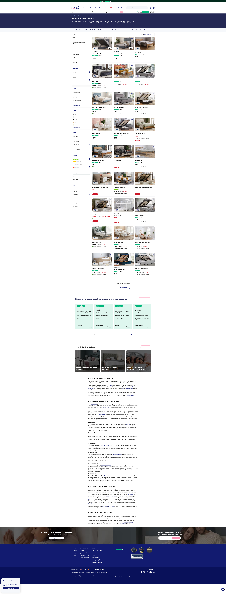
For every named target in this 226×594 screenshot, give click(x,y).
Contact (76, 553)
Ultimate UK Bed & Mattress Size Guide (115, 396)
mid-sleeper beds (106, 407)
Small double (131, 386)
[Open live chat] (223, 589)
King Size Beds (93, 29)
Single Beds (78, 29)
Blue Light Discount (97, 560)
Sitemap (92, 572)
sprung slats (111, 506)
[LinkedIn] (153, 572)
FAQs (75, 555)
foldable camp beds (92, 503)
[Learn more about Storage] (77, 172)
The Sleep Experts (84, 557)
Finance (82, 550)
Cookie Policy (5, 585)
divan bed (106, 475)
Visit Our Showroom (97, 550)
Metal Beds (108, 29)
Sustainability (95, 557)
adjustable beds (101, 414)
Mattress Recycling (84, 552)
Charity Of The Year (97, 562)
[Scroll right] (131, 334)
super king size (129, 388)
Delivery (75, 550)
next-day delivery (128, 522)
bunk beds (105, 434)
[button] (111, 38)
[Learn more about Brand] (76, 185)
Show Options (76, 105)
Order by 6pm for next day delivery (81, 11)
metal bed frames (105, 445)
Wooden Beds (101, 29)
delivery (92, 575)
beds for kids (94, 404)
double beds (91, 388)
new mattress (123, 523)
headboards (130, 494)
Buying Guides (83, 553)
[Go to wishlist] (150, 8)
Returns (75, 552)
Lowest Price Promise (85, 559)
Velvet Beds (128, 29)
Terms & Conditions (75, 572)
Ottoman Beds (143, 29)
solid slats (104, 506)
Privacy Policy (81, 572)
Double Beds (85, 29)
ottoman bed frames (106, 465)
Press (93, 555)
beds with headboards (111, 496)
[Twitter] (143, 572)
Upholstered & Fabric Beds (118, 29)
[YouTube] (150, 572)
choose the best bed (130, 395)
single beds (109, 385)
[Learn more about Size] (76, 48)
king (123, 388)
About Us (94, 552)
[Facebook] (141, 572)
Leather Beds (135, 29)
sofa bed (128, 424)
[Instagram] (146, 572)
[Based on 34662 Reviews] (121, 549)
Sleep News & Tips (84, 555)
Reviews (94, 553)
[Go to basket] (154, 8)
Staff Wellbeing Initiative (98, 559)
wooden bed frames (117, 454)
